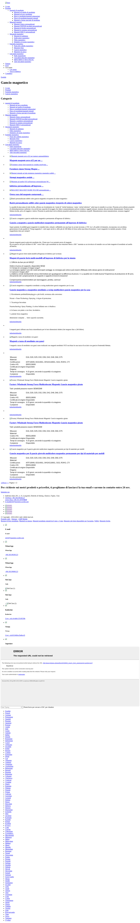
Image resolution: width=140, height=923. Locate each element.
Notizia (7, 64)
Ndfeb (96, 521)
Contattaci (8, 73)
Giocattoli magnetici (17, 54)
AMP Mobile (22, 519)
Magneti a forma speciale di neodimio (27, 20)
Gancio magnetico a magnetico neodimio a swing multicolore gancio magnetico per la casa (50, 290)
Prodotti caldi (5, 519)
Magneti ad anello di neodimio (24, 12)
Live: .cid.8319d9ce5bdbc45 (15, 635)
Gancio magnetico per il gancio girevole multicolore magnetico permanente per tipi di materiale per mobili (57, 453)
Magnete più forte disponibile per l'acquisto (79, 521)
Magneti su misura (25, 521)
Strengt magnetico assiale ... (22, 177)
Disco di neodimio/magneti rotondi (26, 18)
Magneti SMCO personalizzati (24, 32)
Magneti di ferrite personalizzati (25, 28)
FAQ (7, 66)
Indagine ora (5, 492)
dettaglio (18, 215)
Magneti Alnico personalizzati (24, 24)
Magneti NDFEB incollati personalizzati (28, 26)
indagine (13, 215)
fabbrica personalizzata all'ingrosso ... (26, 186)
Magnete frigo (19, 48)
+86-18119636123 (11, 555)
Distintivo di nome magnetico (24, 42)
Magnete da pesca (20, 52)
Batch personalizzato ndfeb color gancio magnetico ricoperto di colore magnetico (46, 203)
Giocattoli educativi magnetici (24, 58)
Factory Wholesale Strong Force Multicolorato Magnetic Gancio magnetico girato (46, 384)
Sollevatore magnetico (21, 38)
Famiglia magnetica (16, 44)
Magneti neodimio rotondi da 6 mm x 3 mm (48, 521)
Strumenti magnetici (16, 34)
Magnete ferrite (105, 521)
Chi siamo (13, 69)
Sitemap (14, 519)
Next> (5, 483)
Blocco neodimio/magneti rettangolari (27, 16)
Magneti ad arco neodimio (23, 14)
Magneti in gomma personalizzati (25, 30)
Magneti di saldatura (21, 36)
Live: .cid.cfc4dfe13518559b (15, 618)
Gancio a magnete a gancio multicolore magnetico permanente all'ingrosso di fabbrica (48, 223)
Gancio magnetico (20, 50)
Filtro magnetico (19, 40)
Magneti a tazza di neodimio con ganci (27, 341)
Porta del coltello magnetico (23, 46)
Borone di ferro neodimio (9, 521)
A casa (7, 6)
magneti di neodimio (17, 10)
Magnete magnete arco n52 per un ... (26, 160)
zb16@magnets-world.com (14, 538)
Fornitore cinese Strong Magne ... (24, 169)
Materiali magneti (16, 22)
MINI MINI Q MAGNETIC (24, 60)
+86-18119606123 (11, 571)
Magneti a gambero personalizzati (21, 121)
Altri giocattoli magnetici (22, 62)
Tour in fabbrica (15, 71)
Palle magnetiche (20, 56)
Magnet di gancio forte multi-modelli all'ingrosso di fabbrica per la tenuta (42, 258)
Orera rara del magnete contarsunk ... (27, 194)
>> (8, 483)
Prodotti (8, 8)
